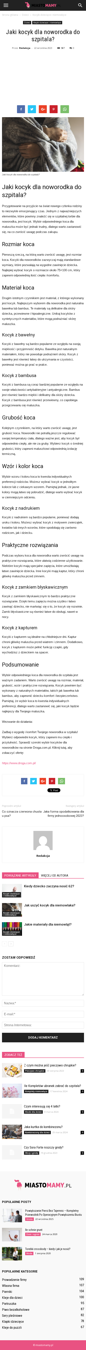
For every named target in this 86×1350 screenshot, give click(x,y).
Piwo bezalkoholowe (15, 1310)
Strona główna (10, 15)
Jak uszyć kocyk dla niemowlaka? (49, 905)
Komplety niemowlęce (36, 1091)
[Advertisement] (43, 78)
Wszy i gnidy (31, 1153)
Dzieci (27, 22)
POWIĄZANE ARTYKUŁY (20, 875)
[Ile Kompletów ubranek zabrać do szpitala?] (12, 1091)
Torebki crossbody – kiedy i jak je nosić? (47, 1249)
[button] (80, 5)
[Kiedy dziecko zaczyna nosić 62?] (12, 891)
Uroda (29, 1219)
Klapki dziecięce (13, 1321)
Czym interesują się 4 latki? (42, 1106)
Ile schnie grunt (33, 1229)
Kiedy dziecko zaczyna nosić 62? (49, 886)
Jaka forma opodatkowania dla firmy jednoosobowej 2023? (63, 814)
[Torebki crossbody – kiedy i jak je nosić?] (12, 1254)
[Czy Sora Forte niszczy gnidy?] (12, 1152)
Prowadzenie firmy (14, 1280)
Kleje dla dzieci (12, 1298)
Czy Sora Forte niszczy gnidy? (43, 1147)
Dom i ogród (32, 1234)
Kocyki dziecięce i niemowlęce (47, 22)
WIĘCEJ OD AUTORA (54, 875)
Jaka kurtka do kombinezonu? (43, 1127)
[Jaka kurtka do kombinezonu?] (12, 1132)
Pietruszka (9, 1304)
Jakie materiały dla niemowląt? (48, 924)
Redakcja (24, 47)
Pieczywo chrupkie (34, 1070)
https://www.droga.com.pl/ (19, 763)
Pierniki (7, 1292)
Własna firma (10, 1286)
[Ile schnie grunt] (12, 1235)
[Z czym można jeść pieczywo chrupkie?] (12, 1070)
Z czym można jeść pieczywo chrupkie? (50, 1065)
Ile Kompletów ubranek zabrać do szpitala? (52, 1086)
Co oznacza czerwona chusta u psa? (22, 814)
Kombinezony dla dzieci (37, 1132)
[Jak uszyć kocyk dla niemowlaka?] (12, 910)
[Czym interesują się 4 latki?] (12, 1111)
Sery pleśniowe (12, 1316)
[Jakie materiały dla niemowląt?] (12, 929)
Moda (29, 1253)
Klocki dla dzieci (33, 1111)
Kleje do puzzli (12, 1327)
